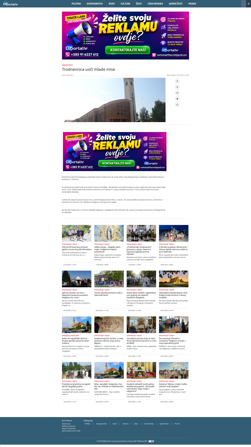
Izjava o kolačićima (69, 428)
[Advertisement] (179, 160)
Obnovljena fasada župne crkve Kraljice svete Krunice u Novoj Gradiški (173, 295)
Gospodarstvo (101, 424)
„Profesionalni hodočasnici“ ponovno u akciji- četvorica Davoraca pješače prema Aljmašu (139, 250)
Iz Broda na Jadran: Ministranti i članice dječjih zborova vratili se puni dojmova (173, 249)
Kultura (125, 424)
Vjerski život (164, 424)
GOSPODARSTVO (95, 3)
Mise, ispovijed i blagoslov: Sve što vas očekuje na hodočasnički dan (108, 386)
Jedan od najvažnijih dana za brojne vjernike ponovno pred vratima (75, 340)
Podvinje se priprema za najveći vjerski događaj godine (76, 385)
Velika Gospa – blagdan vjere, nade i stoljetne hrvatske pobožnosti (107, 249)
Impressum (66, 424)
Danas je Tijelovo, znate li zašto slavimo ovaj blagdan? (173, 385)
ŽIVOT (139, 3)
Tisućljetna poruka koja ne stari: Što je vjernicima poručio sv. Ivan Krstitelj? (141, 340)
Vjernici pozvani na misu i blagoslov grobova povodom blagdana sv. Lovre (75, 295)
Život (136, 424)
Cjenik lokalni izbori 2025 (71, 431)
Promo (177, 424)
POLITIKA (76, 3)
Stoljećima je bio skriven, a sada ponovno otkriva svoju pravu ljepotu (108, 340)
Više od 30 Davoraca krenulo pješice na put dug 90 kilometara (76, 248)
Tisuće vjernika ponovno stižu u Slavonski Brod (108, 293)
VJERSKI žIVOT (176, 3)
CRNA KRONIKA (155, 3)
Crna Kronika (149, 424)
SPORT (112, 3)
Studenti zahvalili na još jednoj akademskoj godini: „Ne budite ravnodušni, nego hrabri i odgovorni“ (141, 387)
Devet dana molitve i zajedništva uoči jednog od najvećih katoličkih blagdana (141, 295)
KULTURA (125, 3)
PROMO (192, 3)
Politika (87, 424)
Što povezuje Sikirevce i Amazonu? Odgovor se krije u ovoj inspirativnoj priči (172, 340)
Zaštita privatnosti (68, 426)
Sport (115, 424)
